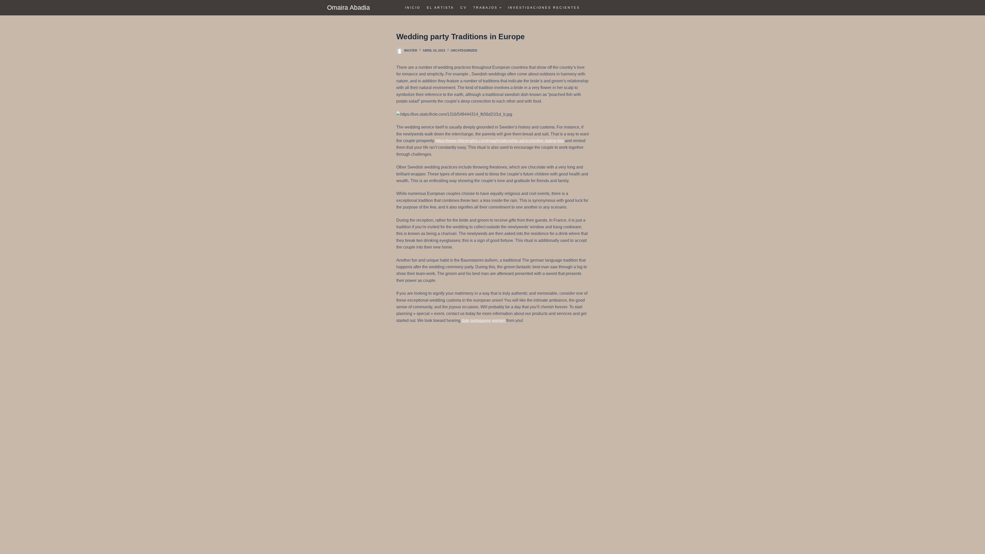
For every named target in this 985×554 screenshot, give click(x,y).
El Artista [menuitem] (440, 7)
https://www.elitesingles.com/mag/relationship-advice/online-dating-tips (499, 140)
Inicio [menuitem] (412, 7)
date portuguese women (483, 320)
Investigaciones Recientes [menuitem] (544, 7)
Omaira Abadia (348, 7)
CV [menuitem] (463, 7)
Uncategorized (464, 50)
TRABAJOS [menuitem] (485, 7)
